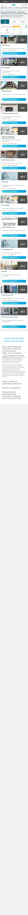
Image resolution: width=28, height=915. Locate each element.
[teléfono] (5, 5)
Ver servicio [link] (14, 53)
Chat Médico (17, 7)
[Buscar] (22, 5)
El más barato (14, 21)
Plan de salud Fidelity (24, 7)
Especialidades (3, 7)
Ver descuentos (11, 26)
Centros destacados (5, 21)
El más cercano (23, 21)
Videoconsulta (10, 7)
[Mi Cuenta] (2, 5)
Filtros (21, 32)
